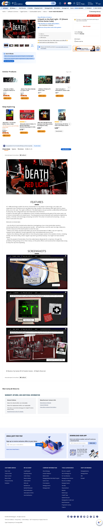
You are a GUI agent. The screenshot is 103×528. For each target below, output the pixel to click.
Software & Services (13, 11)
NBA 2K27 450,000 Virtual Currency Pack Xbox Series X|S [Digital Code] (45, 124)
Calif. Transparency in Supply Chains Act (38, 519)
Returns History (27, 478)
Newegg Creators (66, 483)
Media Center (46, 476)
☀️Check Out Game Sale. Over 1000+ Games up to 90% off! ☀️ (53, 40)
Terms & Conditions (9, 519)
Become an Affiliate (66, 480)
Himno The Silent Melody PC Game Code (28, 89)
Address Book (27, 480)
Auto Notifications (28, 495)
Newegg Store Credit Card (68, 500)
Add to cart (7, 98)
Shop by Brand (65, 488)
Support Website (44, 405)
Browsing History (28, 473)
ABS (82, 476)
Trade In (64, 507)
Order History (27, 476)
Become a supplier (66, 471)
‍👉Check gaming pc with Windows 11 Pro (47, 42)
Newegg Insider (46, 488)
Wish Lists (26, 483)
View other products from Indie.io (48, 407)
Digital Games (24, 11)
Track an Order (8, 473)
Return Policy (8, 478)
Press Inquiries (46, 483)
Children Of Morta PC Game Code (44, 89)
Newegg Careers (46, 485)
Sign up (39, 444)
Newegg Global (84, 473)
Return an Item (8, 476)
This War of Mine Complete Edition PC (9, 89)
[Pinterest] (84, 516)
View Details (59, 131)
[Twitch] (90, 516)
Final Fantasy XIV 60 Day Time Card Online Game (62, 124)
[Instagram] (78, 516)
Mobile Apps (65, 492)
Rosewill (82, 478)
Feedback (23, 155)
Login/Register (27, 471)
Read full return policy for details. (15, 411)
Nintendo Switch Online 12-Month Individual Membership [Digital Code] (28, 125)
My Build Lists (27, 485)
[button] (17, 3)
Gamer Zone (46, 480)
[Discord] (94, 516)
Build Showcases (65, 502)
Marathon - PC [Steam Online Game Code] (9, 123)
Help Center (7, 471)
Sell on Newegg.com (66, 473)
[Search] (53, 3)
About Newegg (46, 471)
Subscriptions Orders (29, 492)
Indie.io (45, 11)
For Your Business (66, 476)
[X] (74, 516)
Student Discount (66, 497)
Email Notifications (28, 490)
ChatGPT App (65, 495)
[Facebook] (71, 516)
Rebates (64, 490)
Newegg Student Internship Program (51, 478)
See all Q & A (65, 149)
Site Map (64, 485)
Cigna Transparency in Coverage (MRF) (13, 522)
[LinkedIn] (81, 516)
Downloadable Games (35, 11)
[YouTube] (87, 516)
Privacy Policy (18, 519)
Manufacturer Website (45, 403)
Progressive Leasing (66, 505)
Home (4, 11)
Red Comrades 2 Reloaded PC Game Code (62, 89)
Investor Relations (47, 473)
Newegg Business (85, 471)
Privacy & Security (9, 480)
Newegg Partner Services (67, 478)
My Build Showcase (28, 488)
